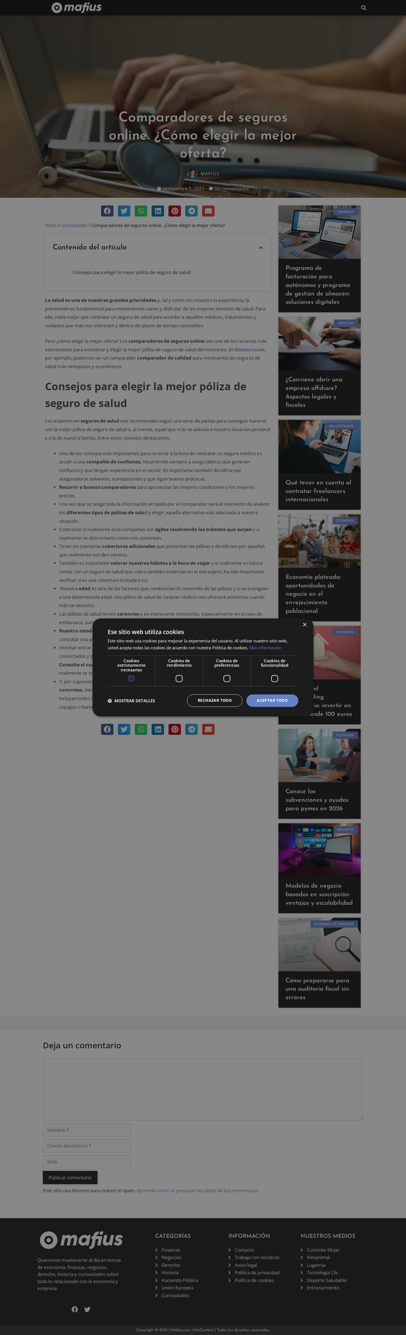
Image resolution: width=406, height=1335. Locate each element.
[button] (131, 700)
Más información (265, 648)
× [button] (304, 625)
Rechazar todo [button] (215, 700)
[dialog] (203, 667)
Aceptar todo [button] (272, 700)
